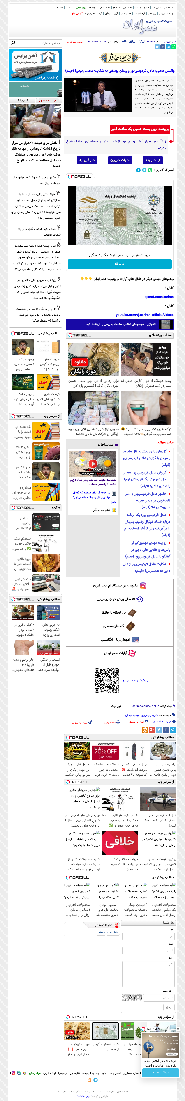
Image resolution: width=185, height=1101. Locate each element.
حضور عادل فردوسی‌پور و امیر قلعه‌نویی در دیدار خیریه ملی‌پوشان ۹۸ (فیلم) (147, 500)
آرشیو (146, 7)
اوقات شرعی (104, 7)
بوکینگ (101, 932)
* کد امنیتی (167, 991)
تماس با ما (156, 7)
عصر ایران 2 (90, 13)
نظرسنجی (127, 7)
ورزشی (162, 13)
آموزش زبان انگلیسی (115, 640)
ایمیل (170, 944)
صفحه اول (168, 7)
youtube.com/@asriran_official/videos (145, 315)
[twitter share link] (157, 46)
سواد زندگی (81, 7)
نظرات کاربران (120, 160)
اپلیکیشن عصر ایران (136, 680)
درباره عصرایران (131, 1073)
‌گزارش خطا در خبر (74, 42)
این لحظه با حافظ (114, 613)
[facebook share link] (162, 46)
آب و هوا (116, 7)
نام (172, 930)
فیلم (100, 13)
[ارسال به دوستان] (126, 41)
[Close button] (178, 1029)
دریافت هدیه (161, 1072)
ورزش (167, 42)
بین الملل (152, 13)
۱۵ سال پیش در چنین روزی (116, 599)
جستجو (137, 7)
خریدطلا (120, 264)
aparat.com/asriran (159, 297)
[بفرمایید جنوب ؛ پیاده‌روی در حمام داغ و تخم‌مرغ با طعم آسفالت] (93, 464)
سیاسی (70, 7)
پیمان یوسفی (132, 715)
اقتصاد (60, 7)
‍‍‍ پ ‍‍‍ (139, 40)
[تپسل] (70, 176)
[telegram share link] (168, 46)
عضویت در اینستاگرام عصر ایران (115, 585)
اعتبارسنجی (113, 932)
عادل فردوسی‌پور (149, 715)
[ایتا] (145, 730)
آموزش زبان (77, 13)
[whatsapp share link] (173, 46)
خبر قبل (89, 160)
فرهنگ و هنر (139, 13)
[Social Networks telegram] (138, 170)
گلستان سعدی (113, 626)
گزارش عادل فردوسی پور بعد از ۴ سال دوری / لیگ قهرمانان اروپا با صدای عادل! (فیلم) (146, 479)
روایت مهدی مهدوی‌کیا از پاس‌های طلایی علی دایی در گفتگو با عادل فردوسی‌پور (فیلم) (147, 549)
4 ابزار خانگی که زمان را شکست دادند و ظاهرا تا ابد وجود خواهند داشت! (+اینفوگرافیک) (38, 315)
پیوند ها (92, 7)
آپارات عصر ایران (115, 653)
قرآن (116, 13)
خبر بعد (150, 160)
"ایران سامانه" (84, 1096)
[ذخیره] (130, 42)
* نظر (170, 958)
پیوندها (85, 1073)
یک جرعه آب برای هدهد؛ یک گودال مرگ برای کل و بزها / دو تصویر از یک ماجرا (94, 497)
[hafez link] (120, 58)
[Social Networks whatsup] (150, 170)
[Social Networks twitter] (144, 170)
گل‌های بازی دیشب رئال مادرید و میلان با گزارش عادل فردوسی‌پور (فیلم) (146, 458)
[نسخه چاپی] (123, 41)
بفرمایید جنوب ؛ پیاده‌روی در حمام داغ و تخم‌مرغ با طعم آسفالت (93, 482)
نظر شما (169, 923)
